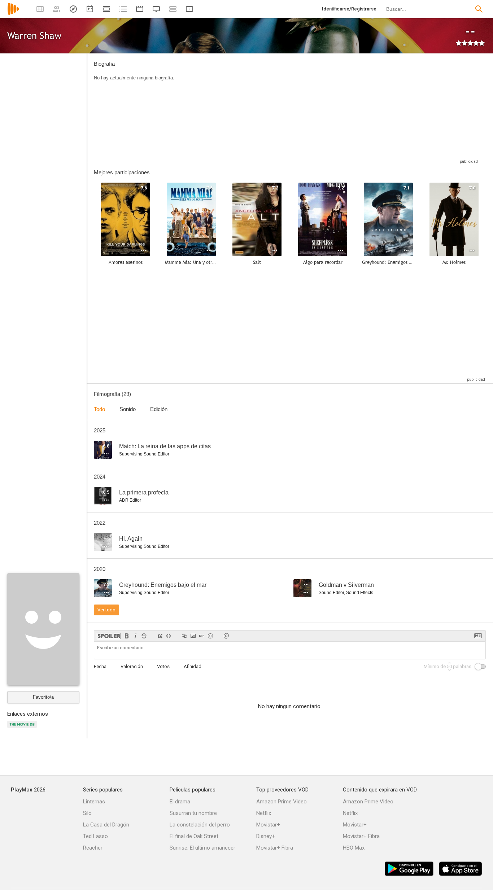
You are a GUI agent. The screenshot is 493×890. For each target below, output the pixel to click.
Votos (163, 666)
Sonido (127, 409)
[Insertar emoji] (210, 636)
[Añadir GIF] (201, 636)
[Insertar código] (168, 636)
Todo (99, 409)
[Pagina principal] (13, 13)
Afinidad (192, 666)
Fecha (100, 666)
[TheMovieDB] (23, 728)
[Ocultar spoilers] (108, 636)
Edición (158, 409)
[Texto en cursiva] (135, 636)
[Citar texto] (160, 636)
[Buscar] (479, 9)
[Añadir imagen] (193, 636)
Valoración (132, 666)
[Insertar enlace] (184, 636)
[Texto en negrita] (126, 636)
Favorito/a (43, 697)
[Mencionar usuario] (226, 636)
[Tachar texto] (144, 636)
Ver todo (106, 609)
